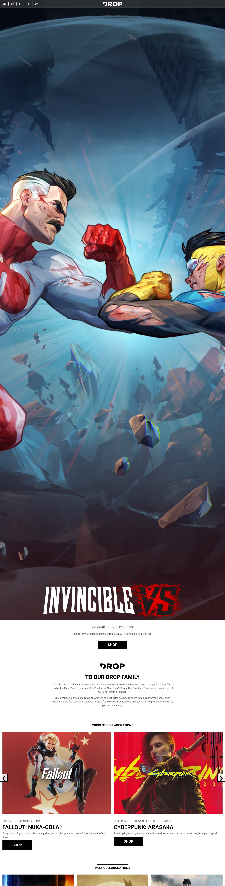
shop (112, 645)
